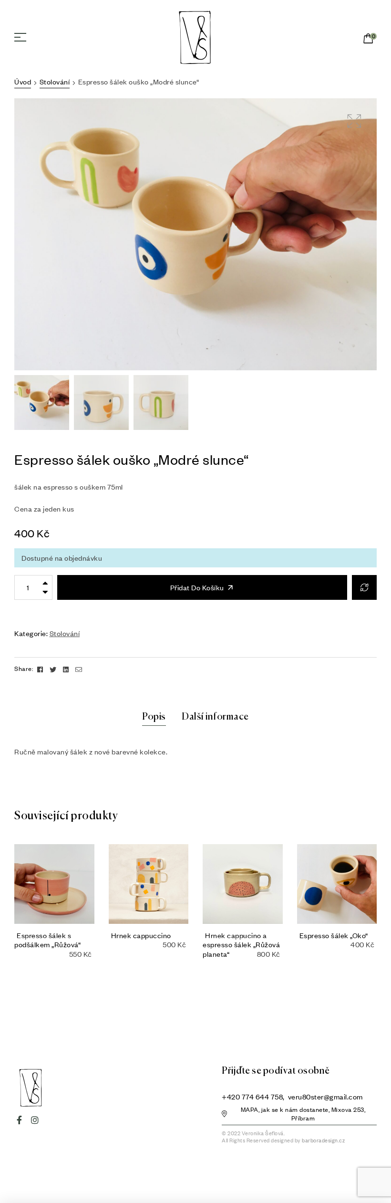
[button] (299, 1115)
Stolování (55, 81)
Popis (154, 717)
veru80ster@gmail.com (325, 1096)
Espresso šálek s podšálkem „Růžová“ (47, 940)
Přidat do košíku (197, 587)
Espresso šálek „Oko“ (333, 935)
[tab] (154, 717)
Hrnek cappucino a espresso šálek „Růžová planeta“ (241, 944)
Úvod (22, 81)
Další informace (215, 717)
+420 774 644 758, (254, 1096)
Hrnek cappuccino (141, 935)
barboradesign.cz (323, 1140)
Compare (364, 587)
